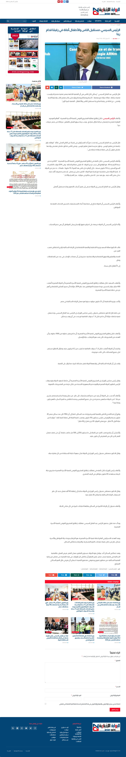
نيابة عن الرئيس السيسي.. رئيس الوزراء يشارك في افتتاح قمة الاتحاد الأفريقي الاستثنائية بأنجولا (57, 638)
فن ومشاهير (67, 21)
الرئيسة (118, 24)
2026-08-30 (116, 609)
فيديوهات (53, 730)
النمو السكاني (84, 569)
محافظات (53, 735)
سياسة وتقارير (64, 735)
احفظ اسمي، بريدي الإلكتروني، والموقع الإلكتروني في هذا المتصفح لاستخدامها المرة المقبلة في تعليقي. (89, 704)
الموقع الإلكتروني (115, 695)
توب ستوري (75, 598)
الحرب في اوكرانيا (76, 739)
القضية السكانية (93, 569)
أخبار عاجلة (108, 21)
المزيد (34, 21)
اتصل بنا (104, 1)
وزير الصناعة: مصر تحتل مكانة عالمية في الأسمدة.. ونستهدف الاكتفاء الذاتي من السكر (108, 605)
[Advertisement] (39, 10)
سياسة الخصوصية (111, 1)
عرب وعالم (65, 740)
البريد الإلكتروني (76, 695)
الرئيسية (118, 1)
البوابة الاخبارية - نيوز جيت (111, 750)
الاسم (117, 687)
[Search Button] (7, 21)
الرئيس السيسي (112, 569)
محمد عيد (115, 38)
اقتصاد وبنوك (43, 21)
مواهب (53, 737)
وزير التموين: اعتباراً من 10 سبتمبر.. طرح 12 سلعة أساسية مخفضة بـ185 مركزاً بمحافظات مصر (56, 605)
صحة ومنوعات (64, 737)
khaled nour (99, 750)
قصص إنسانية (79, 21)
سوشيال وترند (55, 21)
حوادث (89, 21)
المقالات (78, 741)
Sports (98, 21)
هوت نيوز (53, 740)
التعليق (117, 660)
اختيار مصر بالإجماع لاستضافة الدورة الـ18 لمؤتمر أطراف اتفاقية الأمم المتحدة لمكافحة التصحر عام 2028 (108, 638)
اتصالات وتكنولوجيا (78, 733)
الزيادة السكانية (103, 569)
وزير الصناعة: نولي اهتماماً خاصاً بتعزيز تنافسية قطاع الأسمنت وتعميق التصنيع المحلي (83, 638)
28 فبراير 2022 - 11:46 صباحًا (103, 38)
